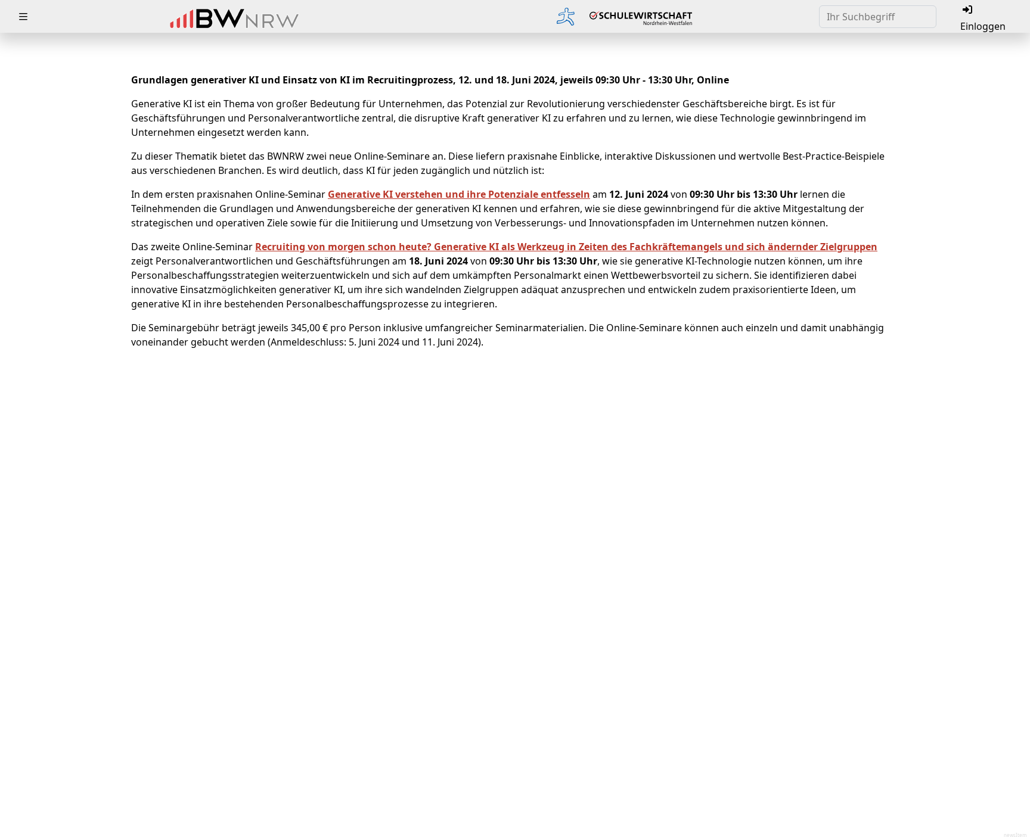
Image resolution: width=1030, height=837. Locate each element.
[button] (23, 16)
